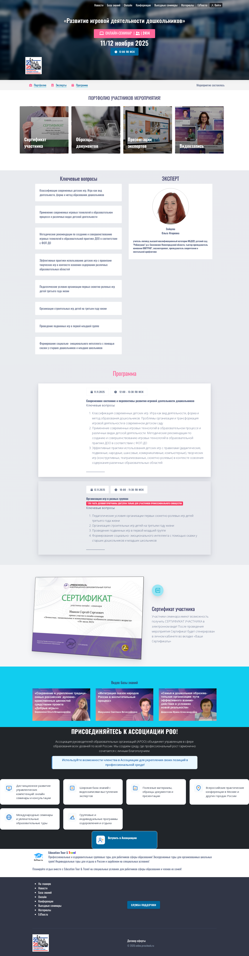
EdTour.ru (43, 914)
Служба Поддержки (143, 905)
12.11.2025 (99, 489)
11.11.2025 (99, 392)
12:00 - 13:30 (131, 392)
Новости (42, 888)
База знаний (45, 892)
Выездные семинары (49, 905)
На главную (44, 883)
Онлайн (42, 897)
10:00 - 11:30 (132, 489)
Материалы (44, 910)
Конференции (45, 901)
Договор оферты (136, 941)
